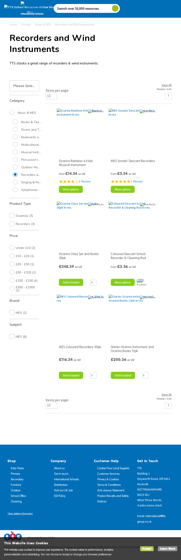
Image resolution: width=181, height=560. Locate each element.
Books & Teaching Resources (31, 122)
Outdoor (16, 490)
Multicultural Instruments (31, 145)
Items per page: (57, 90)
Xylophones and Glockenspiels (31, 190)
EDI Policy (60, 496)
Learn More (167, 548)
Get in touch (61, 474)
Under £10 (25, 248)
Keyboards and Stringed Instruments (31, 137)
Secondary (17, 479)
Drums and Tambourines (31, 130)
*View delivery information (20, 513)
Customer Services (108, 474)
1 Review (84, 181)
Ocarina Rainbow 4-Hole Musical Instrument (76, 163)
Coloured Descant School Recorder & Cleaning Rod (128, 256)
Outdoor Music (31, 167)
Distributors (61, 485)
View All (167, 85)
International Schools (66, 479)
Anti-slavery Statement (110, 490)
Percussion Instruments (31, 160)
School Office (18, 496)
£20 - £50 (25, 264)
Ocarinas (24, 216)
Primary (15, 474)
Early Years (17, 468)
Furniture (16, 485)
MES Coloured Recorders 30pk (80, 347)
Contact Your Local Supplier (113, 468)
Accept (146, 548)
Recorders (25, 224)
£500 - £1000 (25, 288)
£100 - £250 (27, 281)
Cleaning (16, 501)
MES (21, 313)
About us (59, 468)
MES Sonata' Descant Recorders (133, 161)
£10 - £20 (25, 256)
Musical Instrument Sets (31, 152)
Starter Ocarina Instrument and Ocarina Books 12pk (132, 349)
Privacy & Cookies (108, 479)
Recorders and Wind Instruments (31, 175)
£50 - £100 (26, 272)
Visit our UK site (63, 490)
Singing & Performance (31, 182)
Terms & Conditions (109, 485)
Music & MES (27, 113)
